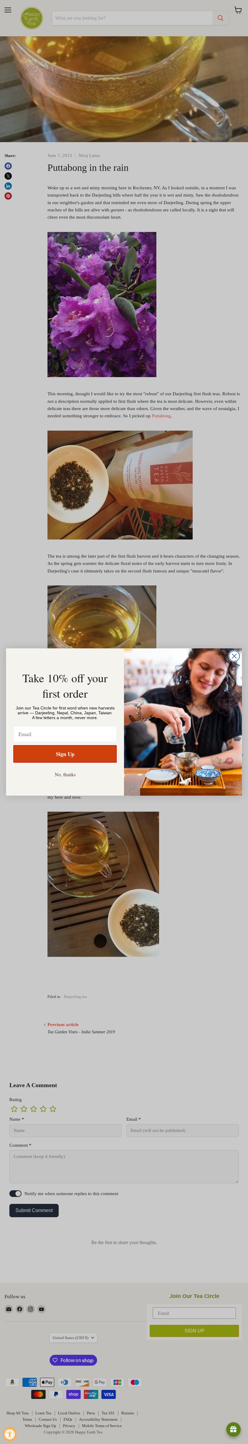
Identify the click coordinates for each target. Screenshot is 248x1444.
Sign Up (65, 754)
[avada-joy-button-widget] (233, 1429)
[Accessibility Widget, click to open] (10, 1434)
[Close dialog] (234, 656)
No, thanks (65, 774)
